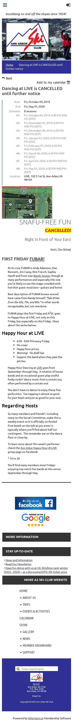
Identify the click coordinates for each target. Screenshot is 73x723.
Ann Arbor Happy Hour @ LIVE (38, 448)
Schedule (14, 111)
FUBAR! (37, 258)
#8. (18, 168)
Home (9, 64)
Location (15, 176)
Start (17, 101)
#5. (18, 145)
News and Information (19, 560)
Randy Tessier (41, 275)
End (18, 106)
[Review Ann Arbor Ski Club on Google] (35, 527)
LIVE (39, 367)
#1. (18, 115)
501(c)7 (36, 683)
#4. (18, 138)
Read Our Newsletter (18, 564)
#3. (18, 130)
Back (9, 78)
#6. (18, 153)
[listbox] (54, 82)
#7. (18, 161)
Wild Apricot (35, 718)
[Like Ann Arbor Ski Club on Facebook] (35, 510)
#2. (18, 123)
